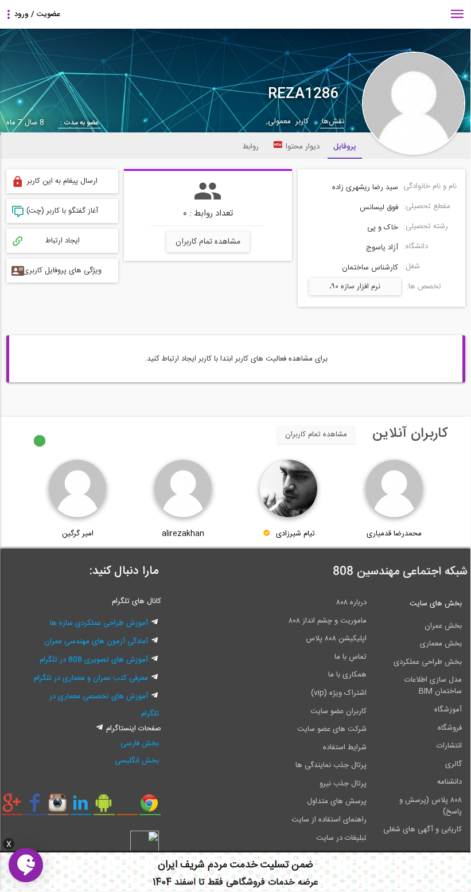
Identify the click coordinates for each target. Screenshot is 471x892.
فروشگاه (450, 728)
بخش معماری (441, 643)
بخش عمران (443, 626)
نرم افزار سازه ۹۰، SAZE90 (354, 287)
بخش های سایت (436, 603)
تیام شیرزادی (295, 533)
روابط (251, 146)
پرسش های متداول (337, 801)
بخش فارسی (139, 743)
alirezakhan (183, 533)
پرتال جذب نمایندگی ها (331, 765)
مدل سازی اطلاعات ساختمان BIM (433, 686)
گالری (453, 764)
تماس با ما (350, 657)
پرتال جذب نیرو (343, 783)
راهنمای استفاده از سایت (329, 819)
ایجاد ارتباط (62, 240)
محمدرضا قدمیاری (394, 533)
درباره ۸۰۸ (351, 602)
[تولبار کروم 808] (150, 807)
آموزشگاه (448, 709)
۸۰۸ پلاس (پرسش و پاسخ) (430, 806)
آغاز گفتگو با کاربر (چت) (62, 211)
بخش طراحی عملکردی (428, 662)
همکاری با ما (347, 674)
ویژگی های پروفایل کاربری (62, 270)
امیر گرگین (78, 533)
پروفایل (344, 146)
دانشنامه (449, 782)
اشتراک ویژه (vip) (339, 693)
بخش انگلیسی (137, 760)
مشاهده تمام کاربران (208, 242)
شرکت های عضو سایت (332, 729)
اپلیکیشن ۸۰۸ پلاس (336, 638)
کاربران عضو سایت (338, 711)
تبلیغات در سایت (341, 838)
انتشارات (449, 746)
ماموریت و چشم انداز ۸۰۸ (328, 621)
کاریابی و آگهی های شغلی (422, 829)
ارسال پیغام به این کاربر (62, 181)
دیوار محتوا (303, 146)
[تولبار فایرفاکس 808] (127, 807)
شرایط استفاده (345, 747)
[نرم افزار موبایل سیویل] (104, 807)
